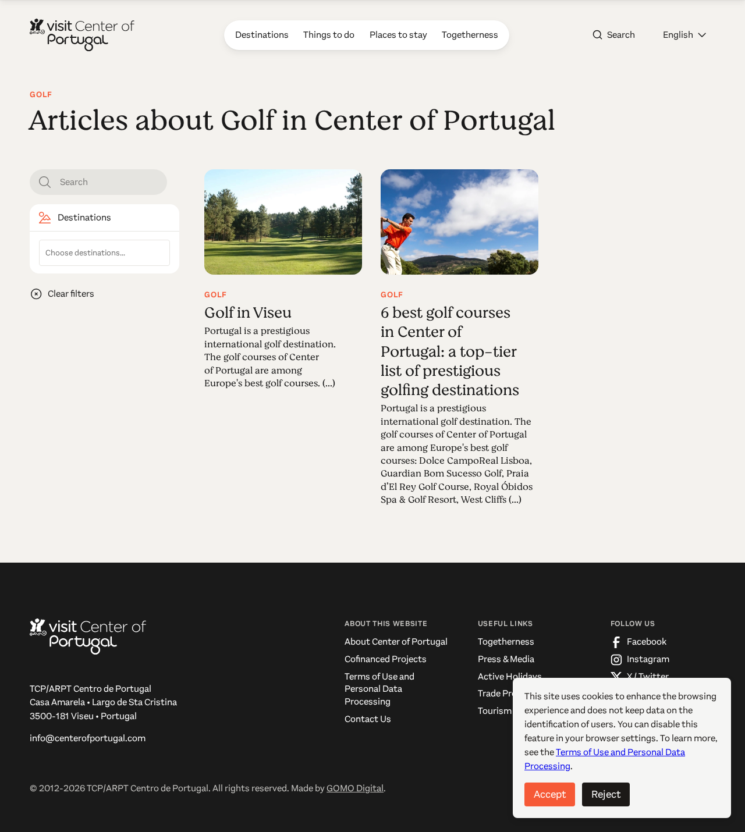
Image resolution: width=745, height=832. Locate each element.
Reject (605, 794)
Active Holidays (510, 676)
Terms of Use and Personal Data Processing (379, 689)
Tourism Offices (509, 711)
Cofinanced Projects (386, 659)
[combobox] (104, 253)
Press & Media (506, 659)
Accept (550, 794)
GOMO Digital (355, 788)
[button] (684, 35)
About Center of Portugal (396, 642)
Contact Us (368, 719)
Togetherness (506, 642)
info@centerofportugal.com (88, 738)
